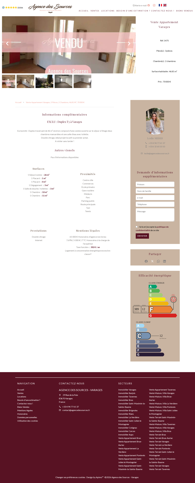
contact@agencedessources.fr (76, 410)
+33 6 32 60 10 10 (157, 146)
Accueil (18, 102)
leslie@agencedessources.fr (156, 153)
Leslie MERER (155, 138)
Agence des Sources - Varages (80, 390)
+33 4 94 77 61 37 (157, 143)
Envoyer (142, 236)
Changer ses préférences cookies (70, 477)
